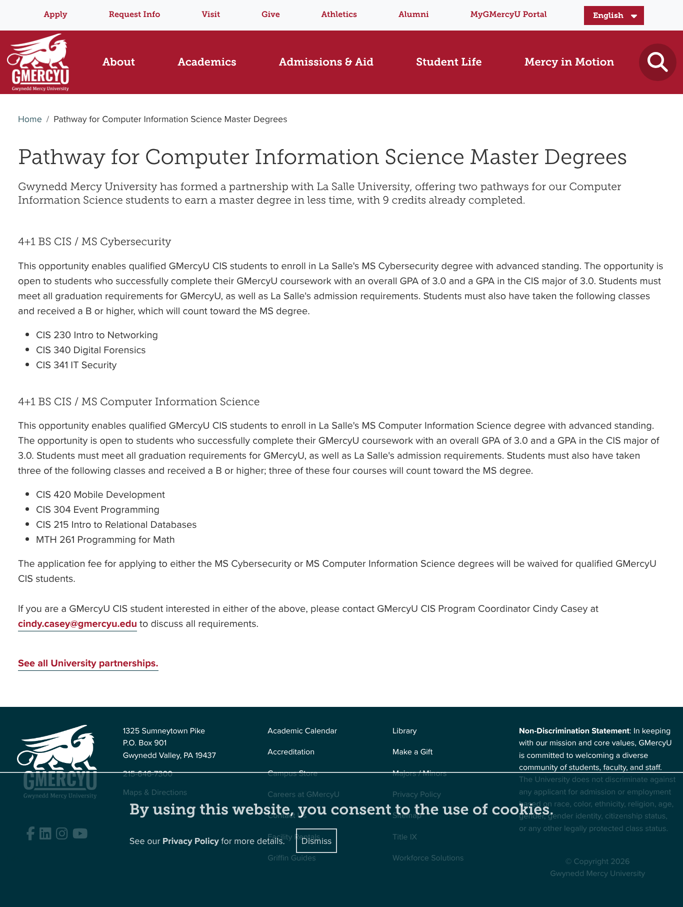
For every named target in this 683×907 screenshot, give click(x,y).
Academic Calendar (302, 730)
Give (271, 15)
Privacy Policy (190, 840)
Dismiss (317, 840)
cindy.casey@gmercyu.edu (77, 623)
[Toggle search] (657, 62)
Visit (211, 15)
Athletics (339, 15)
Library (404, 730)
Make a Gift (412, 751)
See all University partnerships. (88, 663)
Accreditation (291, 751)
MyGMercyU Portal (508, 15)
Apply (55, 15)
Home (30, 119)
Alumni (413, 15)
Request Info (134, 15)
